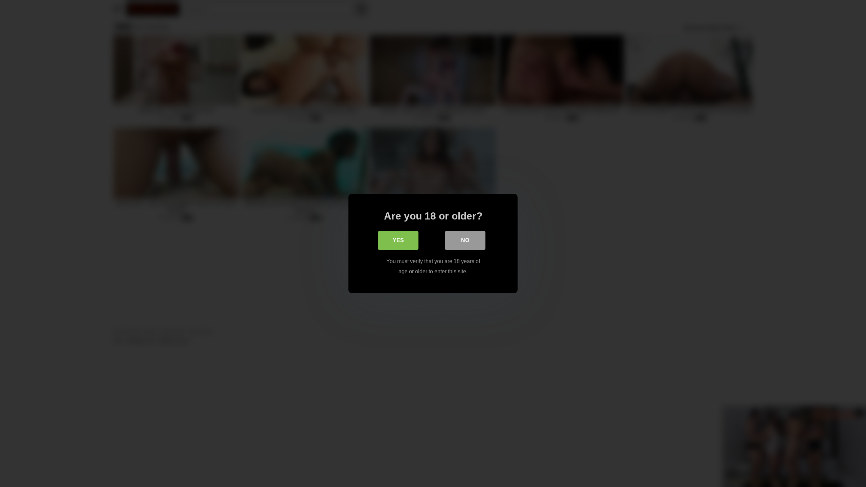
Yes (398, 240)
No (465, 240)
